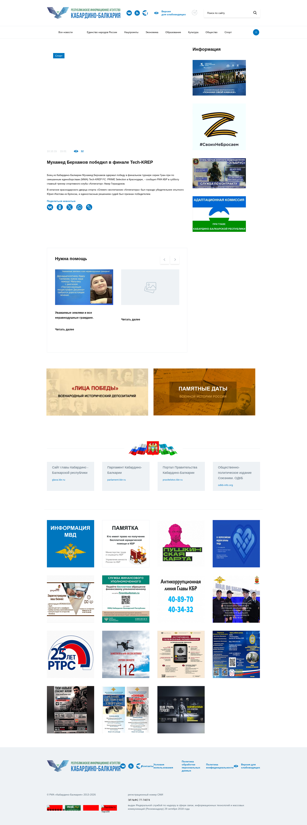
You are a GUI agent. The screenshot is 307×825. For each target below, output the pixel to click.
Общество (211, 32)
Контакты (148, 766)
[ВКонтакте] (50, 209)
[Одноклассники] (60, 209)
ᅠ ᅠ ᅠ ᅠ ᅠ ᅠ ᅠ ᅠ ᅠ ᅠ (178, 766)
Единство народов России (102, 32)
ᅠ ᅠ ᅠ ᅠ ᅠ (174, 766)
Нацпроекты (131, 32)
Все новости (65, 32)
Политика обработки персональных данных (191, 766)
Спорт (228, 32)
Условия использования (163, 766)
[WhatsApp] (79, 209)
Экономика (152, 32)
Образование (173, 32)
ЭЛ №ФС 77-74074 (139, 799)
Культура (193, 32)
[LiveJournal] (89, 209)
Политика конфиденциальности (220, 766)
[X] (70, 209)
